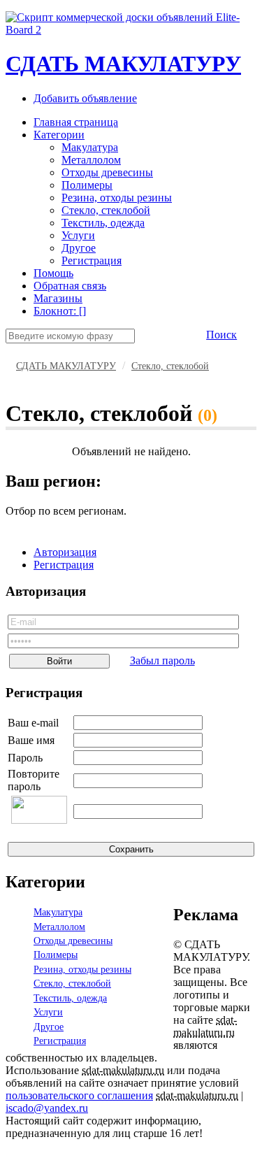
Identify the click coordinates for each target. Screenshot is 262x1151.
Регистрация (91, 260)
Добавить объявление (85, 98)
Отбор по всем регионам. (66, 511)
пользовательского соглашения (79, 1095)
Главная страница (76, 122)
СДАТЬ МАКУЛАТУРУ (123, 63)
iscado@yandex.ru (47, 1108)
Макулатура (89, 147)
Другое (78, 248)
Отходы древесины (107, 172)
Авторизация (65, 552)
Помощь (53, 273)
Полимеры (86, 185)
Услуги (78, 235)
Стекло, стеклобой (105, 210)
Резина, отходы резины (116, 197)
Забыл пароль (162, 660)
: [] (60, 311)
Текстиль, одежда (103, 223)
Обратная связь (70, 286)
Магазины (58, 298)
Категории (59, 135)
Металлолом (91, 160)
